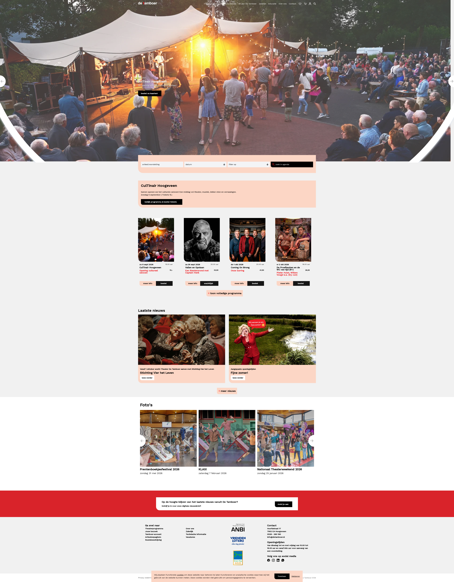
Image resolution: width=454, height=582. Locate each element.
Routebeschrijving (153, 540)
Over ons (283, 4)
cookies (180, 575)
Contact (292, 4)
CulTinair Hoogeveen (152, 81)
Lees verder (147, 378)
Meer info (147, 283)
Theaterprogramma (213, 4)
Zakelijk (262, 4)
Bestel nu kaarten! (149, 93)
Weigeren (295, 576)
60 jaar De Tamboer (248, 4)
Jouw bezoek (230, 4)
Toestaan (282, 576)
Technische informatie (196, 534)
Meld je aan (283, 504)
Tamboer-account (153, 534)
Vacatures (190, 537)
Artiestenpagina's (153, 537)
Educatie (272, 4)
